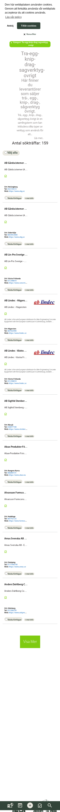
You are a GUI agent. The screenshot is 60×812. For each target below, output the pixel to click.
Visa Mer (30, 642)
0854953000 (13, 235)
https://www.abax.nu (17, 475)
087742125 (12, 519)
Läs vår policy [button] (13, 17)
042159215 (12, 189)
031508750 (12, 611)
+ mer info (29, 198)
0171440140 (13, 565)
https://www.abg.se (17, 191)
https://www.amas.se (17, 567)
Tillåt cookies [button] (28, 25)
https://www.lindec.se (17, 333)
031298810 (12, 281)
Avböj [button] (10, 25)
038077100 (12, 427)
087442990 (12, 331)
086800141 (12, 473)
